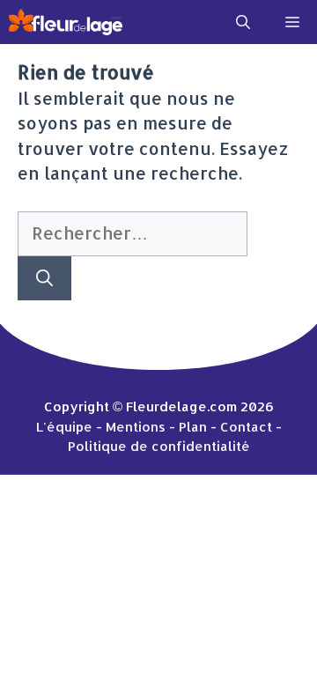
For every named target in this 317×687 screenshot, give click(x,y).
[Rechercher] (44, 278)
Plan (193, 426)
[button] (243, 22)
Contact (246, 426)
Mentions (136, 426)
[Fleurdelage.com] (65, 22)
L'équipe (64, 426)
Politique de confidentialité (159, 446)
